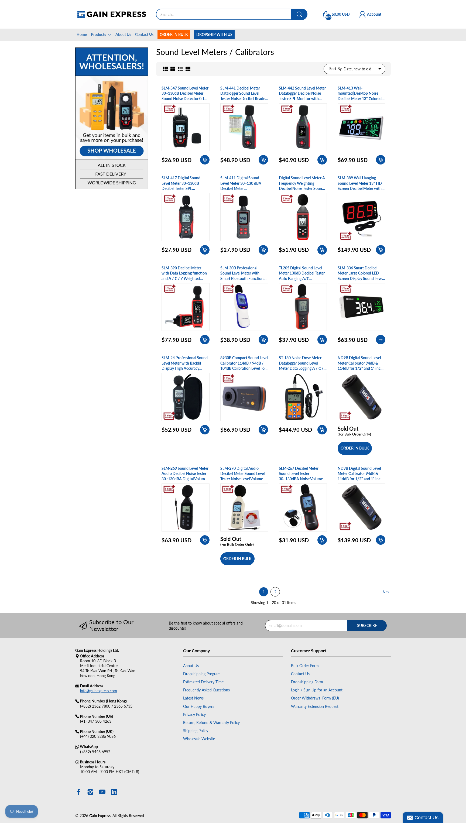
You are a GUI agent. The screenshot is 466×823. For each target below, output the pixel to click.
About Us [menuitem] (123, 34)
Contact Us (300, 673)
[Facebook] (78, 792)
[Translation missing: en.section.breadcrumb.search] (299, 14)
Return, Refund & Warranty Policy (211, 722)
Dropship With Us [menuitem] (214, 34)
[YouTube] (102, 792)
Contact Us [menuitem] (144, 34)
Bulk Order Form (305, 665)
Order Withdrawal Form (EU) (315, 698)
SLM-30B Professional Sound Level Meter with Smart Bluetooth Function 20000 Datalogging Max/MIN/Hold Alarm (241, 273)
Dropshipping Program (202, 673)
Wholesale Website (199, 738)
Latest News (193, 698)
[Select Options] (380, 339)
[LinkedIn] (114, 792)
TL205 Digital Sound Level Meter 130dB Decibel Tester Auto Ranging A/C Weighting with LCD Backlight (302, 273)
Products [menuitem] (98, 34)
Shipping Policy (195, 730)
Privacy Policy (194, 714)
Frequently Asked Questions (206, 690)
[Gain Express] (111, 14)
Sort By (335, 68)
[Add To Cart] (205, 159)
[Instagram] (90, 792)
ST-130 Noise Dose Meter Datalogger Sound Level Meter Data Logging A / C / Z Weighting (303, 363)
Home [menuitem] (82, 34)
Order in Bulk (355, 448)
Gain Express (100, 815)
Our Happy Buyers (198, 706)
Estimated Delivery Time (203, 682)
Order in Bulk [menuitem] (174, 34)
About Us (191, 665)
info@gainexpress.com (98, 690)
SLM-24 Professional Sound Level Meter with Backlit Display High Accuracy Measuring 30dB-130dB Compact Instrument (185, 363)
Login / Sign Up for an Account (316, 690)
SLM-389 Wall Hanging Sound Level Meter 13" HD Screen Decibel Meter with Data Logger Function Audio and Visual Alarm (361, 183)
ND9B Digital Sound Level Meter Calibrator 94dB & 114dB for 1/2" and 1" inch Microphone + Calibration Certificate (360, 363)
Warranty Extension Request (314, 706)
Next (387, 591)
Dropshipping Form (307, 682)
